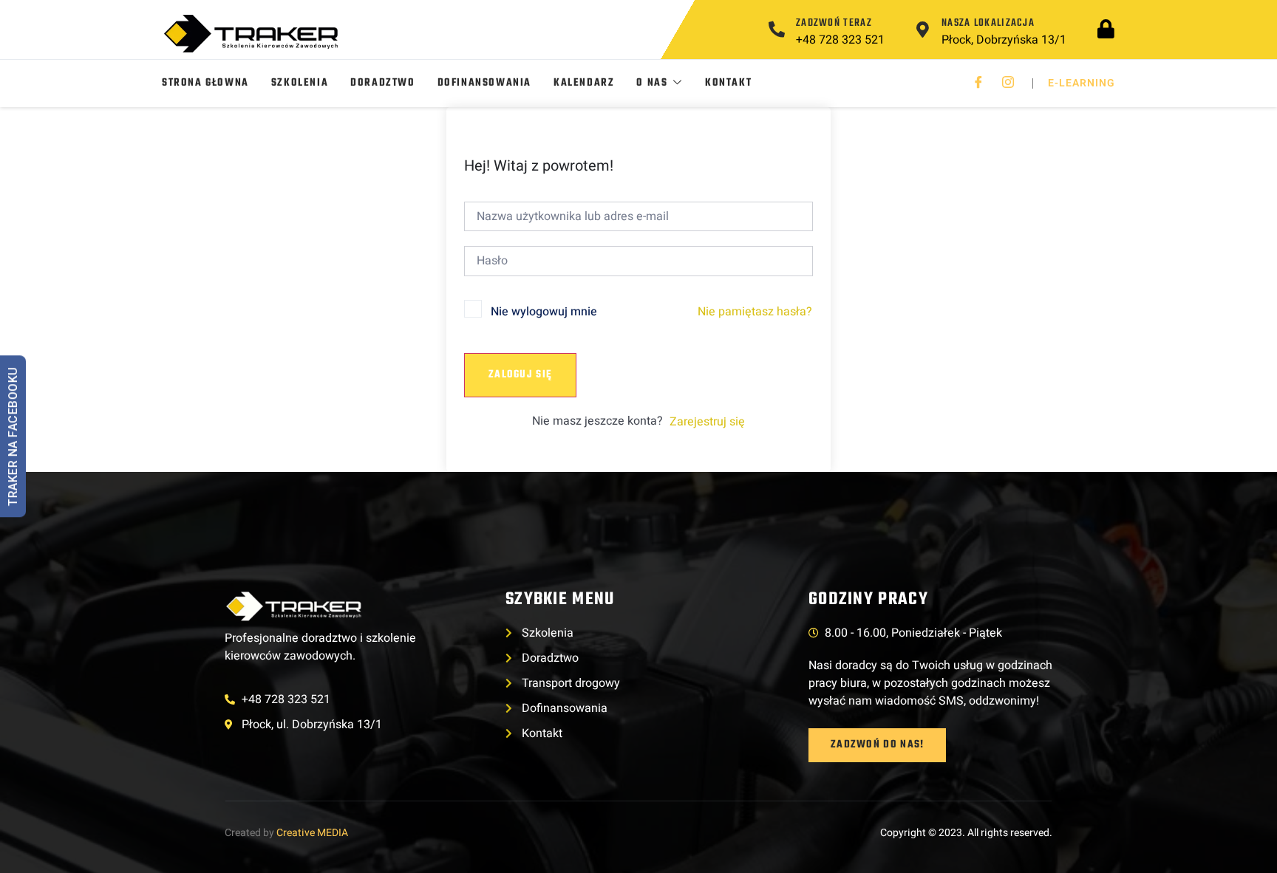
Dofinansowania (484, 83)
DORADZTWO (382, 83)
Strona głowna (205, 83)
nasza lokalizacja (988, 23)
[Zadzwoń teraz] (777, 29)
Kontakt (728, 83)
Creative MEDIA (312, 833)
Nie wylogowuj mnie (544, 312)
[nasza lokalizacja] (922, 29)
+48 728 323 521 (840, 40)
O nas (651, 83)
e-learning (1081, 83)
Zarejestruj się (707, 422)
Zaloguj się (520, 374)
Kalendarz (584, 83)
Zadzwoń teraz (834, 23)
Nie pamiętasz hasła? (755, 312)
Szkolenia (299, 83)
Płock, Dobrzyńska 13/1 (1003, 40)
